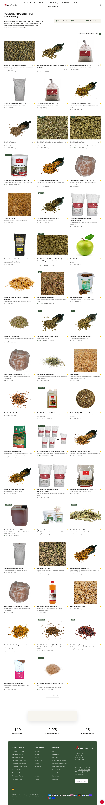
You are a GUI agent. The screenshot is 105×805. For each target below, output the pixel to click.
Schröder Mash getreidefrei (45, 297)
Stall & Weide (66, 3)
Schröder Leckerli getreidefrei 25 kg (15, 103)
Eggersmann (38, 760)
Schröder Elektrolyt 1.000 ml (45, 413)
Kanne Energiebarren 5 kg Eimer (80, 297)
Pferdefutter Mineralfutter (19, 770)
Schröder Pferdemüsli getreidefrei (80, 103)
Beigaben (55, 779)
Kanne (36, 770)
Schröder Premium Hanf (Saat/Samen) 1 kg (50, 645)
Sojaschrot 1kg (74, 374)
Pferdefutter (43, 3)
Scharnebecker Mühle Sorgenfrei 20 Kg (16, 259)
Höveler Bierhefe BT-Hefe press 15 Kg (15, 683)
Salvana (37, 763)
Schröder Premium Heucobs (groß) (48, 218)
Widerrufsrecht (29, 797)
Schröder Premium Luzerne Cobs (80, 336)
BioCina (37, 757)
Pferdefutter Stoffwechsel (19, 766)
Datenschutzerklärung (18, 797)
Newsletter (55, 754)
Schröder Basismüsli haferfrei (79, 568)
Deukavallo (38, 773)
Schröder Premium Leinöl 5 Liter (14, 530)
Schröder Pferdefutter (30, 3)
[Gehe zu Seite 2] (57, 695)
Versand (40, 797)
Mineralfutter (26, 25)
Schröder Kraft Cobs (43, 568)
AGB (35, 797)
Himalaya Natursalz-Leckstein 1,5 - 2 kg (82, 180)
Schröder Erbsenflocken (11, 336)
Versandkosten (56, 770)
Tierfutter (76, 3)
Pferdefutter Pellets (17, 776)
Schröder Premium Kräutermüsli (80, 451)
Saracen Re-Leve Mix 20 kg (12, 451)
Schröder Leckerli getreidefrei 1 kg (47, 103)
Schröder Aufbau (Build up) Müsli (47, 180)
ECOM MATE (35, 794)
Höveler (37, 779)
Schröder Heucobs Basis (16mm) (47, 336)
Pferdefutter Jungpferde (19, 760)
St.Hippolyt (38, 766)
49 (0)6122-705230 (84, 767)
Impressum (15, 798)
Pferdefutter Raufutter (18, 773)
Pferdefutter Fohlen (17, 754)
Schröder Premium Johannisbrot (14, 413)
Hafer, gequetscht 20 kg (77, 606)
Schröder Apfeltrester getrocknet (80, 259)
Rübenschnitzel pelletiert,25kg (13, 568)
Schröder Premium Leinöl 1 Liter (47, 606)
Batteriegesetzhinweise (59, 760)
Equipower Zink (42, 530)
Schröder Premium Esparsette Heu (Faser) (50, 142)
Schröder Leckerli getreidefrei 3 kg (80, 65)
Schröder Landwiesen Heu (45, 374)
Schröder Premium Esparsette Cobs (15, 65)
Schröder (37, 751)
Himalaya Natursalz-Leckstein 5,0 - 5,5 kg (16, 374)
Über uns (55, 757)
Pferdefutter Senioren (18, 757)
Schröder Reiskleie (10, 142)
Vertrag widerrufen (81, 781)
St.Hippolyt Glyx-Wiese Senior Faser (81, 413)
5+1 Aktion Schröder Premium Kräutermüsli (50, 451)
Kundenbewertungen (58, 766)
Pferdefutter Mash (17, 779)
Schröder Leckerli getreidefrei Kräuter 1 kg (83, 489)
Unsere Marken (51, 6)
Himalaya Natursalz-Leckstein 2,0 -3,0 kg (16, 606)
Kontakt (54, 751)
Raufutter (35, 25)
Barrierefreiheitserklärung (59, 763)
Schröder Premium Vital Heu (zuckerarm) (82, 530)
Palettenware (56, 776)
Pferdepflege (54, 3)
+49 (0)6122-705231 (84, 770)
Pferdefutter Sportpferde (19, 763)
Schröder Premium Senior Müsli (14, 489)
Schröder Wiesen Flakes (77, 142)
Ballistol (37, 776)
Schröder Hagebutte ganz (78, 645)
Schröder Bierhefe (9, 218)
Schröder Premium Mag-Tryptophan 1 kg (16, 180)
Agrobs (37, 754)
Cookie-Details (56, 773)
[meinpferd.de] (84, 748)
